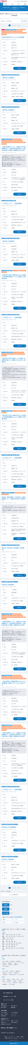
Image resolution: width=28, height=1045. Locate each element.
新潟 (13, 938)
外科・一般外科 (5, 971)
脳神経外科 (18, 971)
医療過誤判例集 (3, 1015)
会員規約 (18, 1036)
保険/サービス (4, 1004)
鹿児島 (16, 922)
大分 (16, 919)
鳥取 (12, 944)
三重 (14, 941)
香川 (7, 946)
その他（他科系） (12, 984)
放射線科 (20, 981)
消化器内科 (12, 961)
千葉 (9, 936)
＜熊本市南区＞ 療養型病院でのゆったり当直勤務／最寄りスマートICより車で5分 (14, 683)
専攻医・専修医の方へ (14, 1022)
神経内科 (4, 963)
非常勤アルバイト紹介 (14, 1020)
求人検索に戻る (15, 894)
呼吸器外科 (16, 972)
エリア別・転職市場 (14, 1012)
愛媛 (12, 946)
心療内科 (15, 963)
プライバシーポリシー (12, 1036)
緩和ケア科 (21, 982)
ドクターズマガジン (14, 1014)
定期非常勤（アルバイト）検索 (9, 996)
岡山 (9, 944)
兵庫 (12, 943)
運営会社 (6, 1036)
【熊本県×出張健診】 (8, 77)
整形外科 (12, 971)
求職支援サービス (4, 1018)
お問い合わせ (16, 1038)
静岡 (12, 941)
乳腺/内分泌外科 (13, 974)
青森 (7, 934)
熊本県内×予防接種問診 (9, 827)
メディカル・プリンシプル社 (7, 1032)
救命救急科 (15, 982)
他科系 (3, 976)
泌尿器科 (15, 981)
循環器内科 (19, 961)
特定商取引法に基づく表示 (9, 1038)
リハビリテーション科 (6, 982)
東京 (7, 936)
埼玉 (12, 936)
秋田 (14, 934)
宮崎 (4, 922)
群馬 (22, 936)
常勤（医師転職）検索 (8, 992)
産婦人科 (8, 979)
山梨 (8, 938)
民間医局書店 (13, 1007)
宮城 (12, 934)
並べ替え (22, 20)
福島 (19, 934)
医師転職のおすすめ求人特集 (5, 1024)
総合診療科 (4, 964)
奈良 (17, 943)
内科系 (3, 958)
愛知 (7, 941)
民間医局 (3, 1)
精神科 (3, 981)
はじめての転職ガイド (4, 1012)
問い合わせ (18, 1)
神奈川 (14, 936)
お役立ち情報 (4, 1010)
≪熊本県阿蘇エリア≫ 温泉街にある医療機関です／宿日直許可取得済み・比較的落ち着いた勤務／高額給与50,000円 (14, 148)
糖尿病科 (10, 964)
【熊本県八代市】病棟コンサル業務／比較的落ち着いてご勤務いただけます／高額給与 (14, 360)
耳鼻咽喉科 (9, 981)
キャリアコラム (13, 1015)
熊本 (14, 948)
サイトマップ (21, 1038)
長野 (10, 938)
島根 (14, 944)
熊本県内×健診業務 (8, 584)
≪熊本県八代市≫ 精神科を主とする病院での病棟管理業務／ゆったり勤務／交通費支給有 (14, 276)
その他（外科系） (21, 974)
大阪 (7, 943)
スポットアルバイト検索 (8, 1000)
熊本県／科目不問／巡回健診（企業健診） (13, 548)
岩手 (9, 934)
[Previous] (2, 8)
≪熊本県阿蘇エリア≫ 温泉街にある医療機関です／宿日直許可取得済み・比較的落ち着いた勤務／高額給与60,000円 (14, 734)
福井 (12, 939)
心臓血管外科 (4, 974)
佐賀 (9, 948)
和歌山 (19, 943)
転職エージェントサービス (5, 1020)
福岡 (4, 919)
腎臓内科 (15, 964)
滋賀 (14, 943)
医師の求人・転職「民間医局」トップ (9, 1027)
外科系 (3, 968)
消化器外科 (4, 972)
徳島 (9, 946)
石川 (9, 939)
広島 (7, 944)
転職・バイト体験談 (4, 1014)
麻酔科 (3, 979)
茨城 (17, 936)
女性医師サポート (4, 1022)
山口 (17, 944)
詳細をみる (19, 68)
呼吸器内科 (10, 963)
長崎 (12, 948)
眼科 (18, 979)
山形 (17, 934)
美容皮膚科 (4, 984)
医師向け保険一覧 (14, 1005)
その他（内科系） (5, 966)
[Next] (26, 8)
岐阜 (9, 941)
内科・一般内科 (5, 961)
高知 (14, 946)
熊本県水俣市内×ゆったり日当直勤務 (13, 37)
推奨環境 (22, 1036)
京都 (9, 943)
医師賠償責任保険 (4, 1005)
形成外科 (10, 972)
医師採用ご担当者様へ (24, 1)
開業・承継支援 (3, 1007)
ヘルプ (15, 1)
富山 (7, 939)
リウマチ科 (21, 963)
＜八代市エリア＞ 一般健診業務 (12, 203)
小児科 (22, 979)
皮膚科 (13, 979)
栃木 (20, 936)
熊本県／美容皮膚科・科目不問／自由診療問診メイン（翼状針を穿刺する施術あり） (14, 498)
